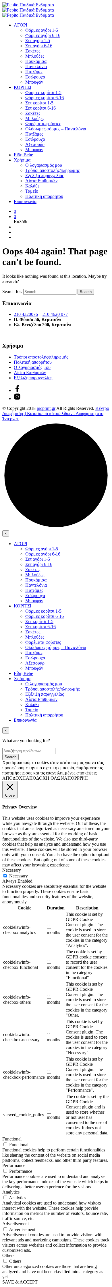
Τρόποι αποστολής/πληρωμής (52, 170)
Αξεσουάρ (35, 144)
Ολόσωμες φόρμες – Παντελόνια (55, 128)
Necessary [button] (11, 870)
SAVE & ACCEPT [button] (20, 1282)
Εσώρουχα (35, 76)
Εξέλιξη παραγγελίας (44, 175)
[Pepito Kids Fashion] (17, 398)
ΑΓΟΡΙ (20, 24)
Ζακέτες (32, 50)
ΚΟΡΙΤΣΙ (22, 87)
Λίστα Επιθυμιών (41, 180)
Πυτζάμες (34, 71)
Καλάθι (32, 185)
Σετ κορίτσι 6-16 (40, 108)
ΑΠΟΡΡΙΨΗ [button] (76, 778)
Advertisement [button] (15, 1223)
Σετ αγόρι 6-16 (38, 45)
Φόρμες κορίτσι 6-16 (44, 97)
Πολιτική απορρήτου (44, 196)
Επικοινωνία (25, 201)
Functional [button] (12, 1138)
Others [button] (8, 1255)
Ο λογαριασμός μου (43, 165)
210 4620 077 (55, 314)
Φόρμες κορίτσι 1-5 (43, 92)
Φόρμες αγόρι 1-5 (41, 30)
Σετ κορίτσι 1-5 (39, 102)
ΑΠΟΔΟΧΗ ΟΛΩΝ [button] (45, 778)
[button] (15, 211)
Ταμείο (31, 191)
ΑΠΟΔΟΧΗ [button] (14, 778)
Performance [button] (13, 1165)
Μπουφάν (34, 82)
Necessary (18, 875)
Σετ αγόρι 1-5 (37, 40)
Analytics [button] (11, 1192)
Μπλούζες (34, 56)
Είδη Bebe (23, 154)
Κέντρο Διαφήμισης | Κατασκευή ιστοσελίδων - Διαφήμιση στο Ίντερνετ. (55, 413)
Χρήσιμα (22, 159)
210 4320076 (26, 314)
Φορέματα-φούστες (43, 123)
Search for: (12, 291)
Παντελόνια (36, 66)
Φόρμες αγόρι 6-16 (42, 35)
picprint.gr (46, 408)
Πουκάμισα (36, 61)
